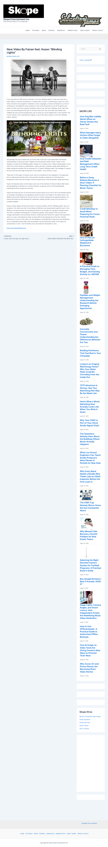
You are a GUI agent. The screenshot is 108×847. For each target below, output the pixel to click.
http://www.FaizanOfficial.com (16, 228)
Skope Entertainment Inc (16, 19)
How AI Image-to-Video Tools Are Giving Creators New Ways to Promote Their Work (90, 650)
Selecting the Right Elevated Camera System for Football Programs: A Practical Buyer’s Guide (90, 565)
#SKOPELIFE (50, 833)
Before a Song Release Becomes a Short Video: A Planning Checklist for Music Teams (91, 182)
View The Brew (84, 728)
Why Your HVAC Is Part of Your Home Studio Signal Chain (89, 423)
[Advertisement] (92, 763)
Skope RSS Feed (84, 722)
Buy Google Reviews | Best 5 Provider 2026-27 (91, 581)
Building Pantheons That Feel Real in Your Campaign (90, 353)
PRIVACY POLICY (83, 833)
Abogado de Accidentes (89, 823)
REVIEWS (42, 833)
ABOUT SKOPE (71, 833)
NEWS (36, 833)
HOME (22, 833)
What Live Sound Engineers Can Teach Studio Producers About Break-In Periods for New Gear (90, 457)
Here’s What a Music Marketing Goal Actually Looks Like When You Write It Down (90, 406)
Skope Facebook (84, 719)
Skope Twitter (83, 725)
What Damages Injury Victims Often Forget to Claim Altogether (90, 135)
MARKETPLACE (60, 833)
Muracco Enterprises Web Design (90, 716)
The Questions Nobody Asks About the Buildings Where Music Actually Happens (90, 439)
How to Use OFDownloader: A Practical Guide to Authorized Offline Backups (89, 631)
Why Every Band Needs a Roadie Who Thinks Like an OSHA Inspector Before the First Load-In (90, 476)
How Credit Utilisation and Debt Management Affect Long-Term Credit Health (90, 163)
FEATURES (29, 833)
